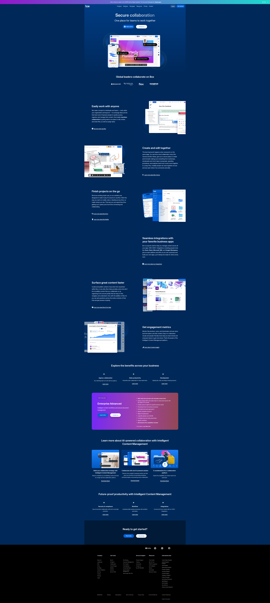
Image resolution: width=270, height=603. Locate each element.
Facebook (169, 548)
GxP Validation (152, 566)
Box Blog (99, 568)
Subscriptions (118, 594)
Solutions (125, 6)
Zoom (146, 250)
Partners (99, 575)
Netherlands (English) (166, 567)
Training (138, 562)
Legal (98, 577)
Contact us (141, 26)
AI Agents (112, 562)
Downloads (151, 570)
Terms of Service (129, 594)
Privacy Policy (141, 594)
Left (263, 2)
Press (98, 566)
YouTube (148, 548)
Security (112, 570)
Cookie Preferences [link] (166, 594)
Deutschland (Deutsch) (167, 579)
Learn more (103, 415)
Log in (173, 6)
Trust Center (152, 560)
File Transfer (126, 564)
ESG (98, 564)
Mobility (112, 568)
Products (119, 6)
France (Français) (165, 577)
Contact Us (138, 566)
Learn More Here (147, 426)
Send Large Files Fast (128, 573)
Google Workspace (171, 250)
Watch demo (129, 26)
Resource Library (153, 571)
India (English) (165, 565)
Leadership (99, 562)
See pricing (141, 536)
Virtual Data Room (127, 568)
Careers (99, 573)
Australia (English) (166, 571)
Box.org (99, 571)
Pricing (145, 6)
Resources (139, 6)
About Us (99, 560)
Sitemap (109, 594)
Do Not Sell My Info (153, 594)
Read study (129, 536)
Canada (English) (165, 573)
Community (138, 564)
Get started (180, 6)
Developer (132, 6)
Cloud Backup (126, 566)
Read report (158, 2)
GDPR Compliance (153, 564)
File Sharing (125, 560)
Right (265, 2)
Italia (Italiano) (165, 581)
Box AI (111, 560)
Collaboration (113, 564)
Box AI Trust (151, 562)
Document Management (128, 562)
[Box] (87, 6)
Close (268, 2)
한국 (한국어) (165, 585)
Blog (155, 548)
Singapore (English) (166, 575)
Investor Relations (101, 570)
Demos (150, 568)
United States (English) (167, 560)
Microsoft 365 (157, 250)
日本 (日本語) (165, 583)
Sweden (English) (166, 569)
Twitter (162, 548)
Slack (151, 250)
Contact (151, 6)
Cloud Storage (113, 566)
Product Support (139, 560)
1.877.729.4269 (140, 568)
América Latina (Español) (167, 587)
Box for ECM (113, 571)
